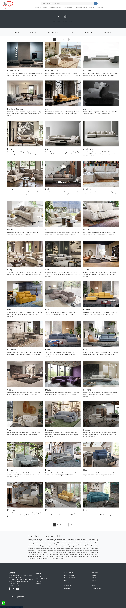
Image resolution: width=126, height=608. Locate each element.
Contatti (100, 8)
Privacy (3, 607)
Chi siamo (38, 8)
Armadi (66, 583)
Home (54, 21)
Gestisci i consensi (17, 607)
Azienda (38, 573)
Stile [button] (71, 32)
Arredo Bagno (96, 588)
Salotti (71, 21)
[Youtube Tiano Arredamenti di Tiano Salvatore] (17, 589)
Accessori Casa (68, 8)
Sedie (94, 580)
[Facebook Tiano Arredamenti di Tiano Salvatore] (9, 589)
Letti (65, 580)
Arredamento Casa (55, 8)
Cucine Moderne (69, 572)
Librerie (94, 583)
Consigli (38, 576)
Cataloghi (92, 8)
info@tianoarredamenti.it (20, 581)
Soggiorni (95, 572)
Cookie (8, 607)
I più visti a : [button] (107, 32)
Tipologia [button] (88, 32)
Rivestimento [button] (53, 32)
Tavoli (94, 578)
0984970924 (15, 583)
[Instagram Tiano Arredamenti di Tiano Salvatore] (13, 589)
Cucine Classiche (69, 575)
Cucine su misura (69, 578)
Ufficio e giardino (81, 8)
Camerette (67, 585)
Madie (94, 585)
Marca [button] (16, 32)
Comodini (67, 588)
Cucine (45, 8)
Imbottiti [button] (33, 32)
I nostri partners (41, 578)
